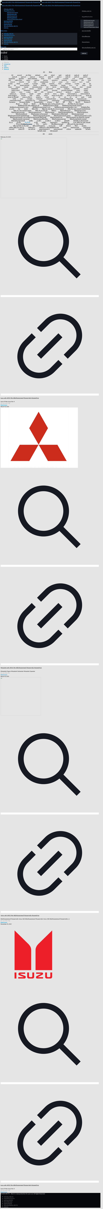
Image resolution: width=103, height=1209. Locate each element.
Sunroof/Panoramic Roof (14, 19)
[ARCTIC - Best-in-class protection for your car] (40, 4)
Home (5, 56)
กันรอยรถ (12, 102)
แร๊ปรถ (69, 129)
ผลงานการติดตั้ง (8, 21)
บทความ (6, 28)
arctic (50, 134)
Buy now (3, 47)
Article (6, 58)
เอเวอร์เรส (31, 129)
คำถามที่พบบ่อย (8, 23)
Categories (7, 64)
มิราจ (11, 122)
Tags (5, 66)
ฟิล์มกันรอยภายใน (12, 14)
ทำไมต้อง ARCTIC (9, 9)
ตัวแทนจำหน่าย (8, 24)
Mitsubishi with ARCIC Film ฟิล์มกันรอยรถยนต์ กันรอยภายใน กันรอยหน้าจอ (21, 668)
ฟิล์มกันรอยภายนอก (12, 13)
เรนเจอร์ (11, 129)
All (44, 72)
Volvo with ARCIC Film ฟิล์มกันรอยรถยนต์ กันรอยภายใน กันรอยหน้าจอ (20, 915)
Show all (6, 69)
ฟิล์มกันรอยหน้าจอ (12, 16)
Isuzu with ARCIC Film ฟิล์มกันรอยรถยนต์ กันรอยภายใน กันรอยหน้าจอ (20, 398)
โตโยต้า (88, 129)
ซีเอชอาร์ (87, 102)
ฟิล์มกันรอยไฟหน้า (12, 18)
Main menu (4, 31)
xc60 (90, 97)
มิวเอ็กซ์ (6, 59)
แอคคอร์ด (78, 129)
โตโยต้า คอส (41, 131)
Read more (4, 405)
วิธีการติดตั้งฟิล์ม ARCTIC (11, 26)
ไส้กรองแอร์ (54, 131)
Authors (6, 67)
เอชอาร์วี (21, 129)
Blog (50, 72)
